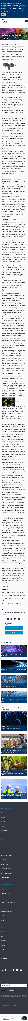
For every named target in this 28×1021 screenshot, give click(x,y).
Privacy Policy (6, 1005)
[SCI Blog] (17, 970)
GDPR (15, 1005)
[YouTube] (21, 970)
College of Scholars (5, 864)
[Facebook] (13, 970)
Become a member (5, 962)
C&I (1, 812)
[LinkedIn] (6, 970)
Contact (11, 977)
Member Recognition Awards (8, 902)
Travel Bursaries (4, 915)
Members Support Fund (6, 877)
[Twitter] (2, 970)
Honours (3, 898)
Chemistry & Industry (9, 26)
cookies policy (12, 11)
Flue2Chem (3, 826)
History (2, 936)
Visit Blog (10, 623)
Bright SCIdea (4, 859)
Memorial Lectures (5, 893)
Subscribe (4, 977)
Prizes (2, 920)
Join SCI (14, 632)
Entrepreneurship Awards (7, 911)
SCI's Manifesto (4, 830)
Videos (2, 835)
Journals (3, 817)
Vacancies (3, 949)
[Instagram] (10, 970)
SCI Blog (3, 821)
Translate (11, 990)
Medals (2, 889)
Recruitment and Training (7, 873)
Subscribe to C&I (14, 627)
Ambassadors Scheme (6, 855)
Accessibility (5, 1001)
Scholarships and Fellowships (8, 907)
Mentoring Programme (6, 868)
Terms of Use (15, 1001)
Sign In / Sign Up (5, 958)
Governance (4, 940)
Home (2, 26)
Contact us (3, 945)
